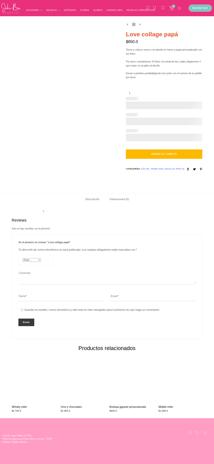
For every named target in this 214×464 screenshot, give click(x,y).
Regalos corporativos (141, 10)
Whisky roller (19, 406)
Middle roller (165, 406)
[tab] (92, 199)
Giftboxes (70, 10)
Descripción (92, 199)
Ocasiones (32, 10)
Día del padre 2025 (152, 169)
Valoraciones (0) (119, 199)
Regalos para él (175, 169)
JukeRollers (114, 10)
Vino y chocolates (71, 406)
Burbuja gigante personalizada (128, 406)
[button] (179, 8)
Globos (97, 10)
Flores (84, 10)
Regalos (51, 10)
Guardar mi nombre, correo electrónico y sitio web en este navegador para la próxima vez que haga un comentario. (92, 309)
